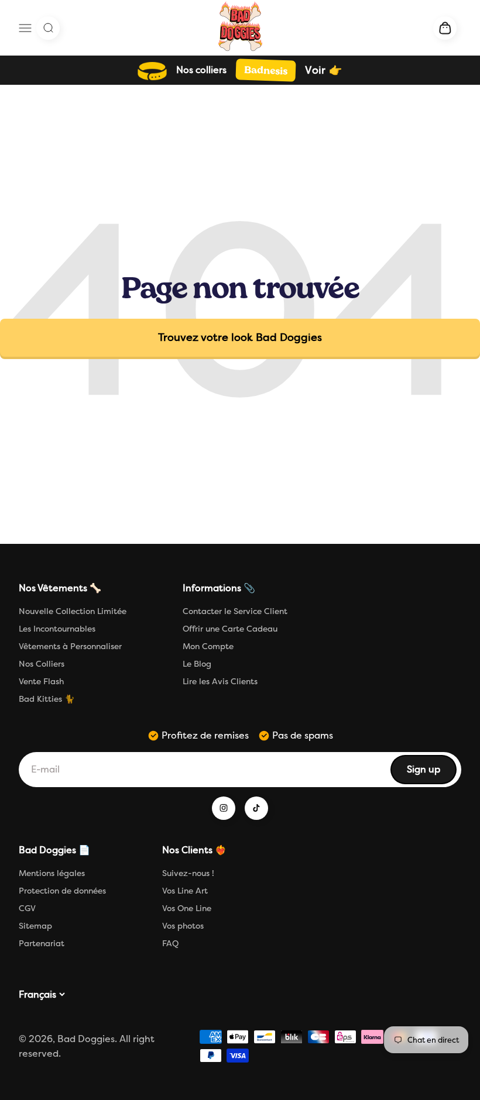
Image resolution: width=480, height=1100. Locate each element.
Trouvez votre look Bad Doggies (240, 337)
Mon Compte (208, 646)
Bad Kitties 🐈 (46, 699)
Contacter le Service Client (235, 611)
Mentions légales (52, 873)
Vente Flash (41, 682)
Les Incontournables (57, 629)
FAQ (170, 944)
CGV (27, 908)
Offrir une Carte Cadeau (230, 629)
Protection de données (62, 891)
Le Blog (197, 664)
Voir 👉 (323, 70)
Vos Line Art (185, 891)
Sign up (431, 773)
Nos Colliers (41, 664)
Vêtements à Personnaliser (70, 646)
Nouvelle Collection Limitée (72, 611)
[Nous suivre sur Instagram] (223, 808)
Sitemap (35, 926)
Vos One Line (186, 908)
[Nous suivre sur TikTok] (256, 808)
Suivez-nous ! (188, 873)
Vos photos (183, 926)
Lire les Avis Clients (220, 682)
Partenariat (41, 944)
